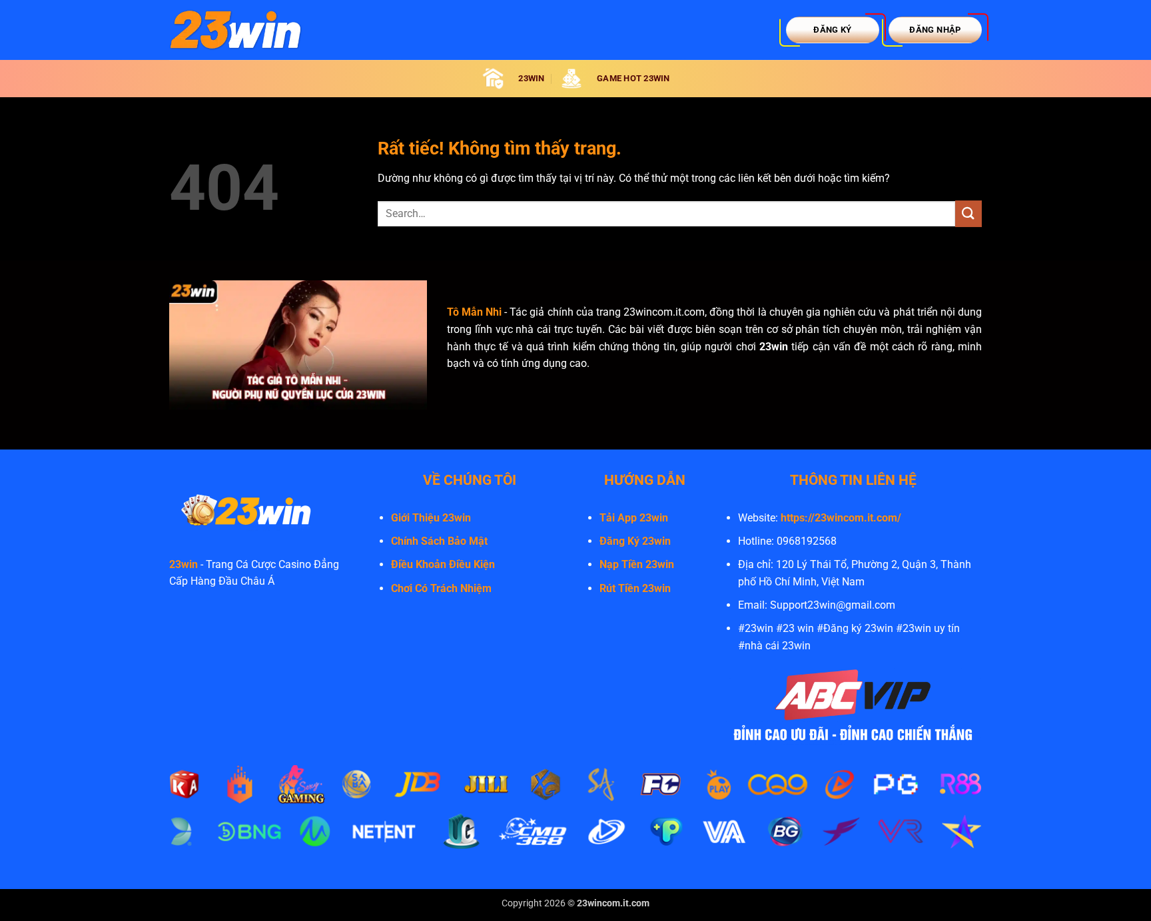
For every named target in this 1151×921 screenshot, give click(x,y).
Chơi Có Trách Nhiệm (441, 588)
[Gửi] (968, 213)
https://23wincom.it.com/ (841, 517)
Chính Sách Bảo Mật (439, 541)
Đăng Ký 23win (635, 541)
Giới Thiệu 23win (431, 517)
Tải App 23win (633, 517)
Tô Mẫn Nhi (474, 312)
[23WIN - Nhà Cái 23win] (235, 29)
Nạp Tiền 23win (636, 564)
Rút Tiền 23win (635, 588)
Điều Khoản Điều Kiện (443, 564)
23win (183, 564)
